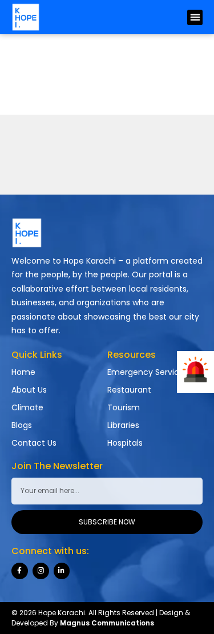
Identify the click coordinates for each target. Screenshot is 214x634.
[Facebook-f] (19, 571)
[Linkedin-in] (62, 571)
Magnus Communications (107, 623)
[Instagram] (41, 571)
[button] (195, 17)
